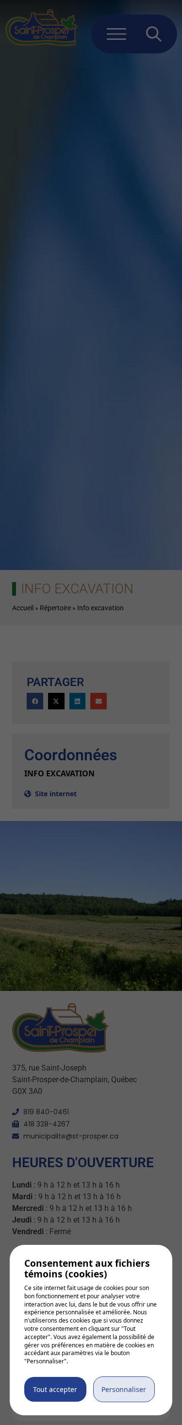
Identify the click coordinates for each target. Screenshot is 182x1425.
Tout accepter (55, 1389)
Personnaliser (123, 1389)
